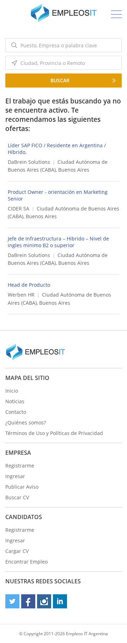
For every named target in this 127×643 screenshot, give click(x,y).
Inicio (11, 390)
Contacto (15, 412)
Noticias (14, 401)
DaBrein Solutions (29, 162)
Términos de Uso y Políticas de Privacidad (54, 433)
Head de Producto (29, 284)
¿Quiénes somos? (25, 422)
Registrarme (19, 465)
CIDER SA (18, 208)
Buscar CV (17, 497)
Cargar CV (17, 551)
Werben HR (21, 294)
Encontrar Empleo (26, 561)
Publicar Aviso (21, 486)
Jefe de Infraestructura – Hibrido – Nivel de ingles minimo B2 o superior (58, 242)
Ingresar (15, 476)
